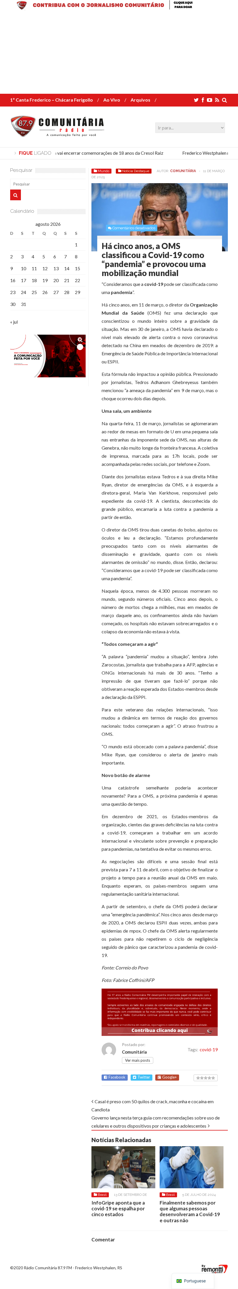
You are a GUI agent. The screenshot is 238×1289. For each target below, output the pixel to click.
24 (23, 292)
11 (34, 268)
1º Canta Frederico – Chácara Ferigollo (51, 99)
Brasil (102, 1195)
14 (66, 268)
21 (66, 280)
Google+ (169, 1077)
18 (34, 280)
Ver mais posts (137, 1060)
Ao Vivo (111, 99)
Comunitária (183, 171)
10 (23, 268)
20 (56, 280)
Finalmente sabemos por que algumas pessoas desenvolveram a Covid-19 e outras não (190, 1211)
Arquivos (140, 99)
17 (23, 280)
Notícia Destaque (135, 171)
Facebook (117, 1077)
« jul (14, 321)
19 (45, 280)
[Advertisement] (119, 53)
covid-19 (209, 1049)
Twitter (144, 1077)
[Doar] (119, 8)
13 (56, 268)
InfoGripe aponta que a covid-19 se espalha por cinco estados (118, 1209)
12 (45, 268)
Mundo (103, 171)
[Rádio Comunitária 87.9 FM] (58, 134)
